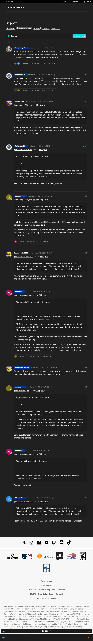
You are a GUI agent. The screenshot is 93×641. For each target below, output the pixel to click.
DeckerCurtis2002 (21, 101)
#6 (86, 253)
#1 (86, 48)
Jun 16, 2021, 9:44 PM (45, 48)
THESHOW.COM (7, 2)
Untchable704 (20, 75)
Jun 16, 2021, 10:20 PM (43, 196)
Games (64, 2)
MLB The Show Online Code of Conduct (46, 594)
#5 (86, 196)
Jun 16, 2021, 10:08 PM (44, 75)
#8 (86, 368)
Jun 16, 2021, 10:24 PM (45, 253)
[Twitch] (54, 542)
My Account (87, 2)
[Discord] (61, 542)
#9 (86, 387)
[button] (3, 637)
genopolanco (20, 196)
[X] (24, 542)
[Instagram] (31, 542)
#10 (86, 451)
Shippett (43, 105)
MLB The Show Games (46, 598)
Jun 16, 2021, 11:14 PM (41, 292)
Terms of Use (46, 581)
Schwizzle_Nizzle (22, 368)
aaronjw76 (19, 292)
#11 (86, 498)
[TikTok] (69, 542)
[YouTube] (46, 542)
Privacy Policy (46, 585)
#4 (86, 146)
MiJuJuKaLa (20, 498)
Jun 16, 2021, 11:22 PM (41, 451)
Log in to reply (79, 36)
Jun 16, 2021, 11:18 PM (46, 368)
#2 (86, 75)
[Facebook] (39, 542)
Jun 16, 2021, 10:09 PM (45, 101)
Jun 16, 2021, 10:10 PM (44, 146)
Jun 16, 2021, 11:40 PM (42, 498)
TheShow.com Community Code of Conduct (46, 590)
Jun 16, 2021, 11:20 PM (43, 387)
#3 (86, 101)
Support (75, 2)
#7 (86, 292)
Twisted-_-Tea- (21, 48)
